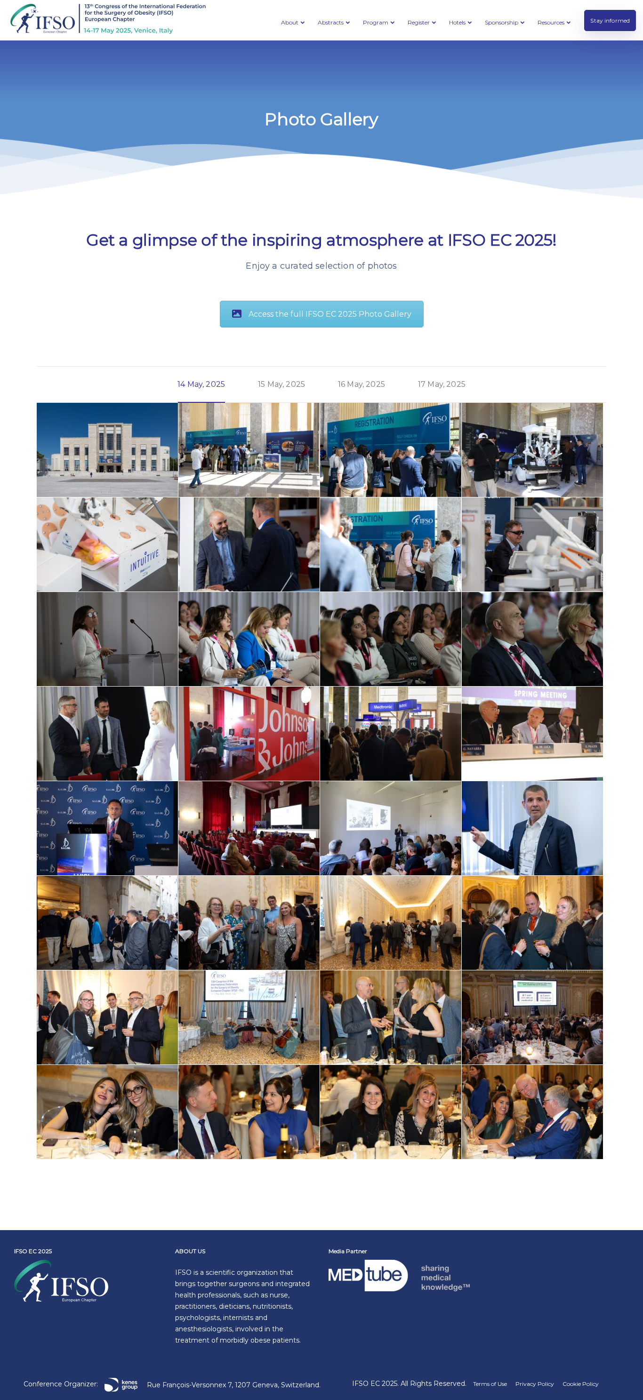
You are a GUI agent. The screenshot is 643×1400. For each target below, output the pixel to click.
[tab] (201, 384)
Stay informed (610, 20)
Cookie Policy (581, 1383)
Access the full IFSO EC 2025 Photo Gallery (330, 314)
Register (419, 22)
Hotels (457, 22)
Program (375, 22)
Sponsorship (501, 22)
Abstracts (331, 22)
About (289, 22)
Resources (551, 22)
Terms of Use (490, 1383)
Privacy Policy (534, 1383)
